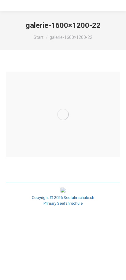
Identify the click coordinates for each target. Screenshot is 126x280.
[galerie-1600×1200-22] (63, 114)
